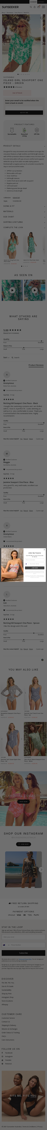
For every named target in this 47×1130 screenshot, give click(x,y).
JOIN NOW (35, 568)
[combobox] (27, 563)
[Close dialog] (44, 550)
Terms (38, 575)
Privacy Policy (42, 575)
